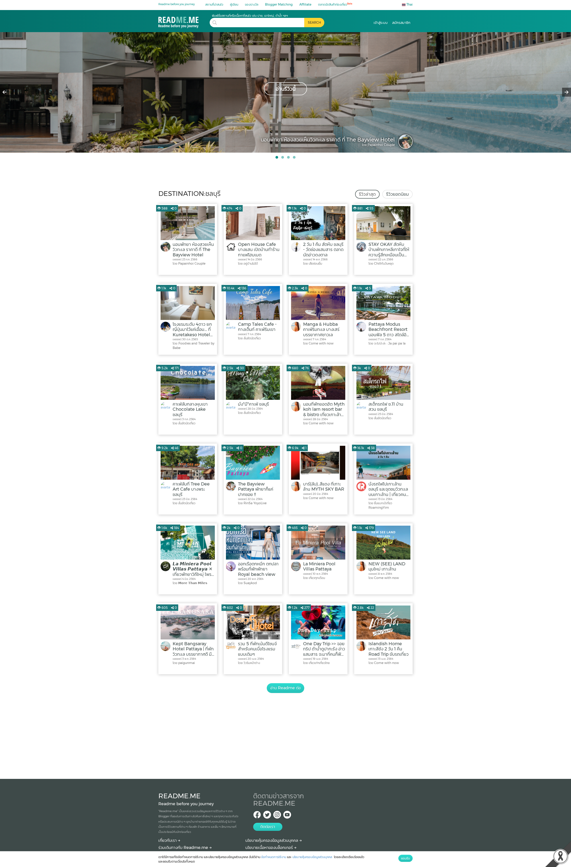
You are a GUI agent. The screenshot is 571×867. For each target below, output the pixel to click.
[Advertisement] (285, 731)
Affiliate (305, 4)
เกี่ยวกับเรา (168, 840)
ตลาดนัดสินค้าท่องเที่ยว (335, 4)
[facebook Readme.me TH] (257, 816)
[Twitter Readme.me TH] (267, 816)
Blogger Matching (279, 4)
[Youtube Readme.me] (287, 816)
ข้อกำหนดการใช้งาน (273, 857)
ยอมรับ (405, 858)
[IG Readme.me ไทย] (277, 816)
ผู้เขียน (234, 4)
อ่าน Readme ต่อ (285, 687)
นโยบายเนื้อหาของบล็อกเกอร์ (269, 847)
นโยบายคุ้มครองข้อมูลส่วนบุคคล (272, 840)
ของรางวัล (251, 4)
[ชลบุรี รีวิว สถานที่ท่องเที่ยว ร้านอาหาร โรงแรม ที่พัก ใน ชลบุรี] (184, 20)
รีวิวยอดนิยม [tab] (397, 194)
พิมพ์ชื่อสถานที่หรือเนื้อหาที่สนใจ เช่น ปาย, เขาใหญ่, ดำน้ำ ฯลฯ (250, 16)
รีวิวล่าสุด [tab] (367, 194)
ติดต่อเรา (267, 826)
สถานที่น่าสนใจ (214, 4)
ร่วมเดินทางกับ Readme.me (183, 847)
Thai (409, 4)
